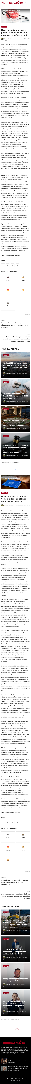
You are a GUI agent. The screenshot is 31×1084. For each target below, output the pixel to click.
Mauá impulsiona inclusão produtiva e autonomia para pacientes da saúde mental (15, 896)
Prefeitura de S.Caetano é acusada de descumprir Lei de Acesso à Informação (18, 1060)
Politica (4, 26)
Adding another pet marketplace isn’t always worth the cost (15, 980)
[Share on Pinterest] (12, 822)
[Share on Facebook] (3, 822)
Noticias (4, 492)
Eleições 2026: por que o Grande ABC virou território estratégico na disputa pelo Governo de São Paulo (15, 366)
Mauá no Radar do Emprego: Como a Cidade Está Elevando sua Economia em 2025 (14, 325)
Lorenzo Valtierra (8, 38)
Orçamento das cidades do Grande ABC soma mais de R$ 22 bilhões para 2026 (15, 396)
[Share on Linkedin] (17, 822)
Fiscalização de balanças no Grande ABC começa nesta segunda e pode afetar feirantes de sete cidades (15, 923)
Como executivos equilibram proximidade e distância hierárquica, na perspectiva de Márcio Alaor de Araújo (14, 1004)
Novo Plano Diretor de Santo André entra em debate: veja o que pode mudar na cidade (14, 423)
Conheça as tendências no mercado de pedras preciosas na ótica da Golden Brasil (14, 951)
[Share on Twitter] (8, 822)
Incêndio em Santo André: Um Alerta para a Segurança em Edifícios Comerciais (14, 882)
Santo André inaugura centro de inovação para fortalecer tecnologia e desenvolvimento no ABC (16, 339)
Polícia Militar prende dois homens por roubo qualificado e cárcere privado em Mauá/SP (18, 1068)
